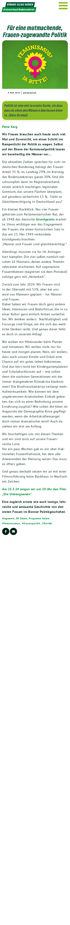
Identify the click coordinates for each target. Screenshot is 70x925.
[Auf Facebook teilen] (5, 531)
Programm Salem (39, 518)
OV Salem (21, 518)
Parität (48, 523)
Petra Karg (10, 127)
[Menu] (63, 5)
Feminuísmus (12, 523)
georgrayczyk (29, 92)
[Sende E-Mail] (13, 531)
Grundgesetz (45, 219)
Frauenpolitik (32, 523)
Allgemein (8, 518)
